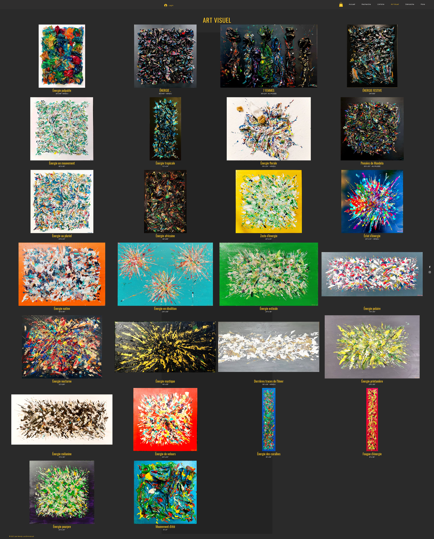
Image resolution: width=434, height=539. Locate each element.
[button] (341, 4)
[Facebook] (429, 267)
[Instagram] (429, 272)
